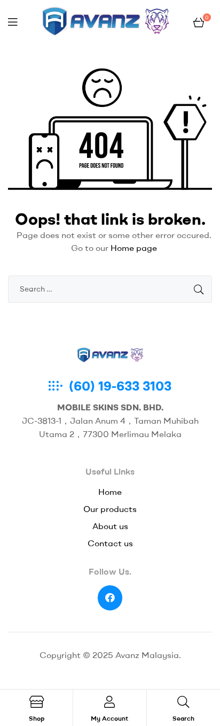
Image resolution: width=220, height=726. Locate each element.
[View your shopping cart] (198, 21)
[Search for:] (110, 288)
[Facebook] (110, 597)
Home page (134, 247)
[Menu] (12, 22)
